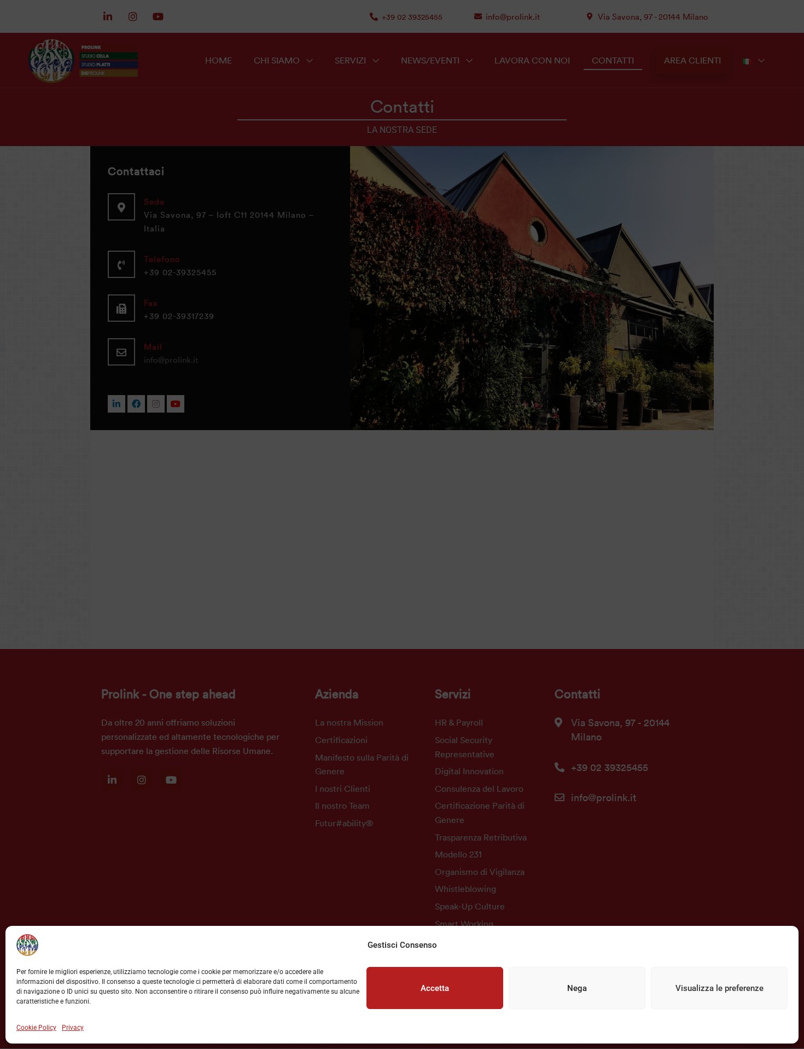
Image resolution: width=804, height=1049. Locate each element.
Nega (577, 988)
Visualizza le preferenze (719, 988)
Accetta (435, 988)
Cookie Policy (36, 1027)
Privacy (73, 1027)
